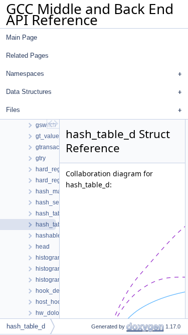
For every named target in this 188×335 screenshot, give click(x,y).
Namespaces (25, 73)
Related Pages (27, 55)
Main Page (21, 37)
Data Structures (29, 91)
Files (13, 110)
